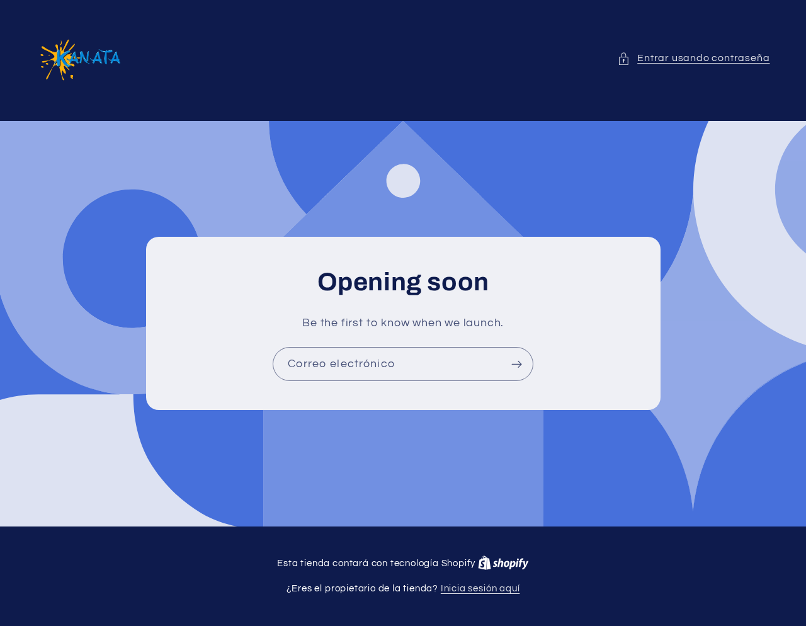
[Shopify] (503, 563)
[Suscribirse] (517, 364)
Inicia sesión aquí (480, 588)
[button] (693, 58)
